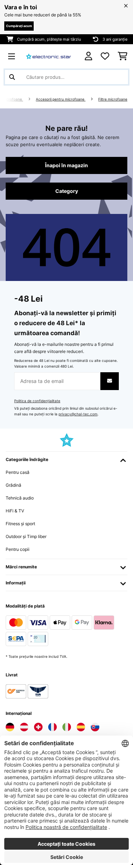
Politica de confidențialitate (37, 401)
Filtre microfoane (112, 99)
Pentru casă (17, 472)
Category (66, 191)
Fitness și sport (20, 523)
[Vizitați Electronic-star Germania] (10, 727)
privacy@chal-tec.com (78, 414)
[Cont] (88, 56)
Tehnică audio (20, 498)
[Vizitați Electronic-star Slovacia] (95, 727)
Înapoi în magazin (66, 165)
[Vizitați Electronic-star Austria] (24, 727)
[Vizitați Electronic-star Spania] (81, 727)
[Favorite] (105, 56)
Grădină (13, 485)
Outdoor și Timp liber (26, 536)
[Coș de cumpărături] (122, 56)
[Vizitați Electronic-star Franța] (52, 727)
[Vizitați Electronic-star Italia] (66, 727)
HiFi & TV (15, 510)
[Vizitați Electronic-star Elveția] (38, 727)
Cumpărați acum (19, 26)
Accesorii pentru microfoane (60, 99)
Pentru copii (17, 549)
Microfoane (12, 99)
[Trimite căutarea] (12, 77)
